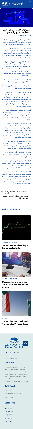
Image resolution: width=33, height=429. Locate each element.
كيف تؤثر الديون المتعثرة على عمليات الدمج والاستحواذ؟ (16, 31)
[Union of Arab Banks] (12, 5)
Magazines (8, 415)
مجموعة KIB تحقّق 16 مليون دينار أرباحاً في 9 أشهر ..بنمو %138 (15, 197)
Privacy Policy (9, 421)
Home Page (8, 408)
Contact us (8, 418)
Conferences (9, 411)
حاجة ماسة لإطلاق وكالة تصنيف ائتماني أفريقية (16, 192)
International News (9, 242)
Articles (5, 318)
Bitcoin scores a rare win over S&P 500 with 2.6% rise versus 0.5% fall (15, 285)
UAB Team (15, 358)
